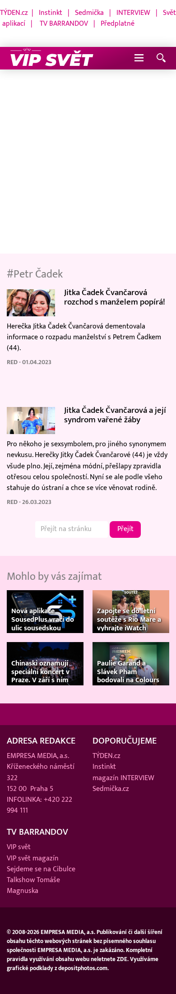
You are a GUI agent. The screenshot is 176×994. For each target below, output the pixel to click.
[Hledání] (161, 58)
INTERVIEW (133, 13)
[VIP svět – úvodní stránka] (52, 58)
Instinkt (50, 13)
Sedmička (89, 13)
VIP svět (19, 847)
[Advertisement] (88, 162)
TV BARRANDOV (64, 23)
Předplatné (117, 23)
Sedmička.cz (111, 789)
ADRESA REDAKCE (41, 740)
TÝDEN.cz (14, 13)
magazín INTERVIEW (123, 778)
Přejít (125, 529)
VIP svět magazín (33, 858)
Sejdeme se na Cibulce (41, 869)
